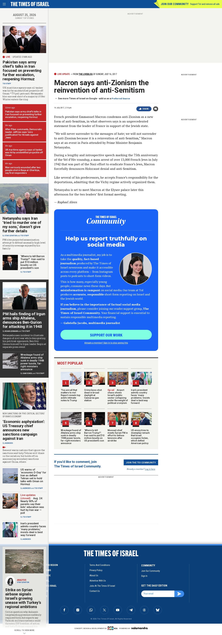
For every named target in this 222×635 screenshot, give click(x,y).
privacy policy (96, 570)
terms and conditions (100, 565)
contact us (95, 591)
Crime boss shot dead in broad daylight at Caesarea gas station (93, 395)
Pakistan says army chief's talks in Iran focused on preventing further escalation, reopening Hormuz (23, 114)
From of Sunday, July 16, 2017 (94, 74)
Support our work (106, 334)
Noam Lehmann (11, 331)
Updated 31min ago (22, 57)
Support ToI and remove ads (205, 4)
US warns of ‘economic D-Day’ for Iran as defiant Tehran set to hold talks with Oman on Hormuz (33, 477)
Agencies (9, 443)
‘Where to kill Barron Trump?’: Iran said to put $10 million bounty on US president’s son (94, 435)
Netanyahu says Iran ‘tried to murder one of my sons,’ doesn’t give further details (21, 224)
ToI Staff (7, 84)
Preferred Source (121, 98)
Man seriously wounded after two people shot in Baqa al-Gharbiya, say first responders (22, 170)
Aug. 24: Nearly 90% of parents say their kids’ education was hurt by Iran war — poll (32, 505)
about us (94, 575)
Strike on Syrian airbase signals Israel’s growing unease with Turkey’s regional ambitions (23, 598)
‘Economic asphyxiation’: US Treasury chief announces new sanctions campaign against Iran (24, 430)
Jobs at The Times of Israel (102, 586)
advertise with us (98, 580)
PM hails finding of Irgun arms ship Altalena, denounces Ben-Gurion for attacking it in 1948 (24, 320)
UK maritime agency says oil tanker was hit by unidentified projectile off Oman (24, 152)
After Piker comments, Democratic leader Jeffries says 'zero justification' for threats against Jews (23, 133)
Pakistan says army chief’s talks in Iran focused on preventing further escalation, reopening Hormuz (22, 70)
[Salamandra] (139, 628)
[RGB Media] (113, 628)
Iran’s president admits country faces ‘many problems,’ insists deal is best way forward (140, 396)
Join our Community (175, 4)
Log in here (150, 469)
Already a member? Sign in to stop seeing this (106, 342)
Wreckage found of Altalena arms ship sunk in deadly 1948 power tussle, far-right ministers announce (71, 437)
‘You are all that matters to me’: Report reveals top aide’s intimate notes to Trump (70, 395)
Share (146, 109)
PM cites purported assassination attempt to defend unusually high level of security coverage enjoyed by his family (24, 244)
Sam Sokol (27, 373)
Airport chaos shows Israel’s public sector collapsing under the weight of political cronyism (118, 396)
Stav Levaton (11, 236)
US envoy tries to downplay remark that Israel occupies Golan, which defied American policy (140, 437)
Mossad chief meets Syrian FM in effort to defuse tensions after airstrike (118, 435)
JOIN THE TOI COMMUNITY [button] (141, 462)
